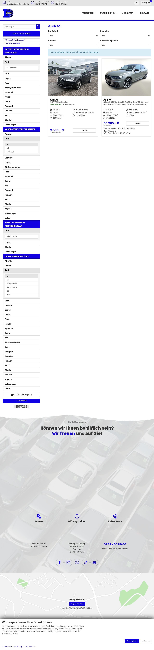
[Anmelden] (136, 3)
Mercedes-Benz (12, 342)
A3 (8, 148)
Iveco (7, 97)
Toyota (8, 209)
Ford (7, 83)
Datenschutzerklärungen (77, 609)
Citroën (8, 158)
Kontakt (144, 13)
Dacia (7, 162)
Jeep (7, 101)
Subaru (8, 375)
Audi (7, 62)
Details (84, 130)
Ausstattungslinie (109, 41)
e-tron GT (10, 152)
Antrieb (52, 41)
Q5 (8, 291)
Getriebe (104, 31)
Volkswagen (10, 125)
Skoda (8, 120)
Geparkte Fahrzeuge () (22, 395)
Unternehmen (107, 13)
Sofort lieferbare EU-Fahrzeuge (17, 51)
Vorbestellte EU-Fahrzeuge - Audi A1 (126, 97)
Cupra (7, 78)
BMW (7, 301)
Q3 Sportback (12, 287)
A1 (7, 144)
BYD (7, 74)
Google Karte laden (77, 604)
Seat (7, 115)
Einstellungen (146, 641)
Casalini (8, 305)
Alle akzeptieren (131, 641)
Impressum (29, 646)
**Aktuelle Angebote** (13, 43)
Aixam (8, 57)
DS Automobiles (12, 167)
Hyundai (9, 92)
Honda (8, 324)
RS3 (8, 295)
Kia (6, 338)
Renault (8, 111)
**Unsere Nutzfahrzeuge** (15, 40)
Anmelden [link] (22, 401)
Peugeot (9, 106)
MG (6, 186)
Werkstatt (127, 13)
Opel (7, 347)
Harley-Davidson (13, 87)
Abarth (8, 261)
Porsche (9, 356)
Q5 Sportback (12, 237)
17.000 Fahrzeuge (21, 33)
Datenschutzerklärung (12, 646)
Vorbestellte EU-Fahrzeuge (20, 129)
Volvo (7, 218)
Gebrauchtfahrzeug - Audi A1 (73, 97)
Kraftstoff (53, 31)
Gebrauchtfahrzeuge (17, 256)
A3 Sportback (12, 68)
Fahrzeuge (87, 13)
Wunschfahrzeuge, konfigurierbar (15, 224)
